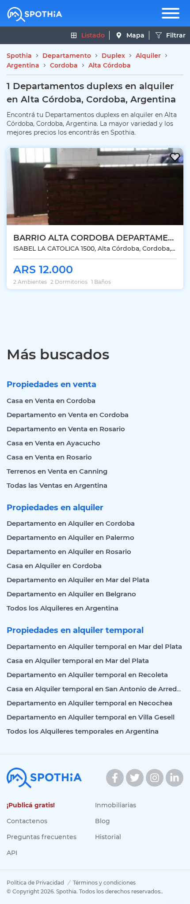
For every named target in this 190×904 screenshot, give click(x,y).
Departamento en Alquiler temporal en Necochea (89, 703)
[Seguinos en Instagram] (154, 778)
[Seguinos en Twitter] (135, 778)
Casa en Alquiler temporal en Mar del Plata (78, 660)
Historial (108, 837)
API (12, 853)
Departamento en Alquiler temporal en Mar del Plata (94, 646)
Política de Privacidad (35, 882)
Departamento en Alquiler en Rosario (69, 551)
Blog (102, 821)
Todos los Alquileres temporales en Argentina (83, 731)
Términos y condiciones (104, 882)
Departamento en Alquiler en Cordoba (71, 523)
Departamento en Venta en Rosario (66, 429)
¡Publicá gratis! (31, 805)
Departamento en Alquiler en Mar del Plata (78, 580)
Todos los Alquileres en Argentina (62, 608)
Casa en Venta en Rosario (49, 457)
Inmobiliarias (115, 805)
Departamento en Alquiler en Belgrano (71, 594)
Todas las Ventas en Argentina (57, 485)
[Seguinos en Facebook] (115, 778)
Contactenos (27, 821)
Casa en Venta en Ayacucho (53, 443)
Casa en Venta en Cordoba (51, 400)
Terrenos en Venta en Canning (57, 471)
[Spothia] (34, 14)
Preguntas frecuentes (41, 837)
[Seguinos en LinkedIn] (174, 778)
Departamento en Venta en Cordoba (68, 415)
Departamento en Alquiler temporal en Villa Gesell (91, 717)
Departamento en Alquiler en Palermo (70, 537)
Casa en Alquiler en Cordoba (54, 565)
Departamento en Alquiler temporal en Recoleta (87, 674)
